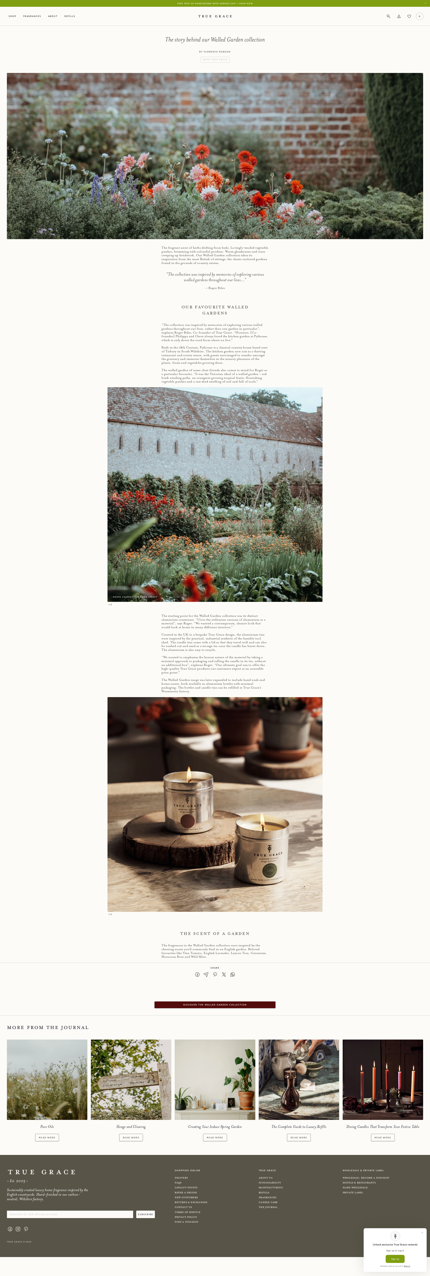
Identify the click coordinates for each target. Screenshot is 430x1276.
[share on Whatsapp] (232, 974)
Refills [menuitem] (69, 16)
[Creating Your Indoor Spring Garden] (215, 1080)
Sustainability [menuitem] (270, 1182)
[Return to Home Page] (41, 1172)
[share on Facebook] (197, 974)
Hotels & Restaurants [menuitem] (359, 1182)
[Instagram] (18, 1229)
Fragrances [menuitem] (32, 16)
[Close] (426, 3)
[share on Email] (206, 974)
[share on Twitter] (224, 974)
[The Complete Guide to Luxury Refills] (299, 1080)
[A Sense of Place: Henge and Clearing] (131, 1080)
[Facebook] (10, 1229)
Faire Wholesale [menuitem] (355, 1187)
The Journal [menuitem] (268, 1207)
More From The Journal (48, 1027)
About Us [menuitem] (265, 1177)
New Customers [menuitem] (186, 1197)
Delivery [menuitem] (181, 1177)
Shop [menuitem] (12, 16)
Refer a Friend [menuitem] (186, 1192)
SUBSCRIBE (145, 1214)
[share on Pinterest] (215, 974)
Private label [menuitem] (353, 1192)
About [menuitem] (52, 16)
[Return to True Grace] (215, 16)
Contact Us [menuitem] (183, 1207)
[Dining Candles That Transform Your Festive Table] (383, 1080)
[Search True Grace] (388, 16)
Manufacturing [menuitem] (271, 1187)
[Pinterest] (26, 1229)
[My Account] (398, 16)
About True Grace (215, 59)
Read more (47, 1137)
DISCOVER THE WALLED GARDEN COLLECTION (215, 1004)
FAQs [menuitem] (178, 1182)
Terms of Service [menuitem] (187, 1212)
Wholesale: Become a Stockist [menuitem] (366, 1177)
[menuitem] (10, 1229)
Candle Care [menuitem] (268, 1202)
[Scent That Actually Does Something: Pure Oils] (47, 1080)
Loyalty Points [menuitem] (186, 1187)
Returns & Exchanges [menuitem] (191, 1202)
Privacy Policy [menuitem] (186, 1217)
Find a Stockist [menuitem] (186, 1222)
